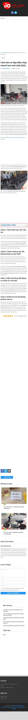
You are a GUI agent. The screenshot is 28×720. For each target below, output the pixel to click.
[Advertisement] (14, 37)
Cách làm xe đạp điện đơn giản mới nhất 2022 (13, 625)
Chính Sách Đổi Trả (21, 707)
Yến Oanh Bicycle (6, 68)
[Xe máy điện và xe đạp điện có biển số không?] (14, 495)
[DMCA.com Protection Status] (3, 712)
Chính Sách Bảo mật (11, 707)
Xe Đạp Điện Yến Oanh (18, 705)
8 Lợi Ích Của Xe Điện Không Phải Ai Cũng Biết (13, 533)
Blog (5, 52)
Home (2, 52)
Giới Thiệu (3, 707)
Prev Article (7, 477)
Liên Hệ (14, 708)
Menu (3, 18)
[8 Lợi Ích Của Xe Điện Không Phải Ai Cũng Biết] (14, 521)
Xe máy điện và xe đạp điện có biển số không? (14, 507)
